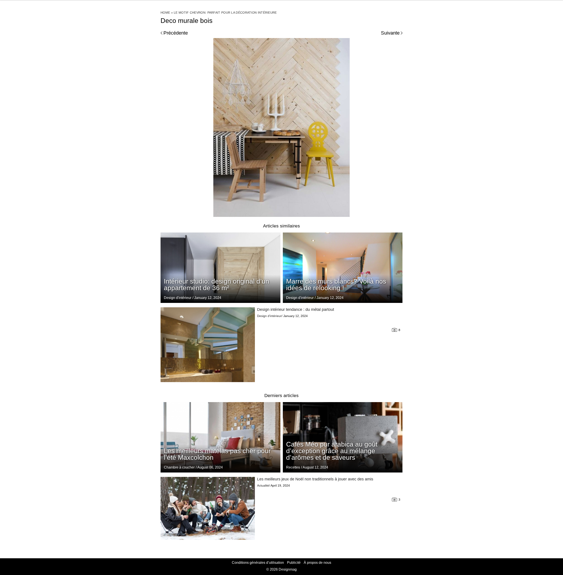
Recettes (293, 467)
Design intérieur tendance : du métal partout (295, 309)
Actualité (263, 485)
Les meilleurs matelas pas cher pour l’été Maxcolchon (217, 454)
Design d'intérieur (300, 298)
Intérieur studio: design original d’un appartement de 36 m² (216, 284)
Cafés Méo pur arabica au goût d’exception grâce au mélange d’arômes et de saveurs (331, 451)
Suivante (390, 33)
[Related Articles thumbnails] (208, 344)
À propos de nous (317, 562)
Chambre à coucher (179, 467)
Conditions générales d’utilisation (258, 562)
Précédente (175, 33)
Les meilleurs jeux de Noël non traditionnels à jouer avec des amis (315, 479)
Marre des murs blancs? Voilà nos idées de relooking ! (336, 284)
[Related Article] (343, 268)
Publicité (294, 562)
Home (165, 12)
